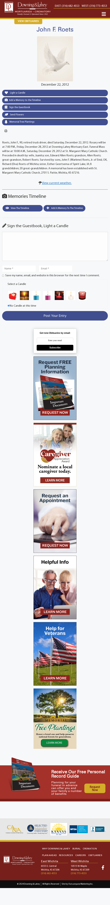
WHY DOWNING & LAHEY (56, 849)
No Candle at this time (22, 305)
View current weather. (57, 183)
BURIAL (76, 849)
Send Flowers (16, 115)
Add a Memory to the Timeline (25, 100)
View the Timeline (19, 208)
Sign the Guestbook (19, 107)
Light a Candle (17, 93)
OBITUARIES (95, 855)
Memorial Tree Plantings (22, 122)
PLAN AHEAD (49, 855)
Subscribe (55, 347)
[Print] (6, 131)
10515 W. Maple (79, 866)
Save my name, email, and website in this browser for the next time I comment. (52, 275)
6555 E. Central (49, 866)
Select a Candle (17, 284)
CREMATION (90, 849)
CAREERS (80, 855)
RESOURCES (66, 855)
